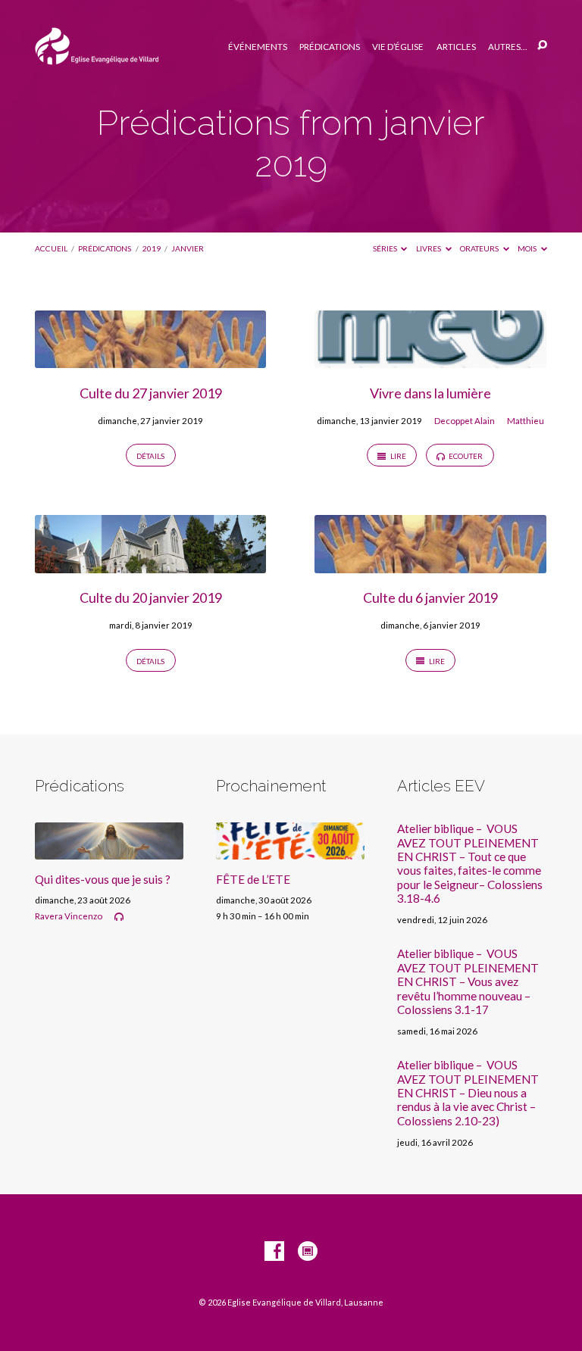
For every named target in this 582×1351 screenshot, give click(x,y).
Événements (257, 46)
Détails (150, 455)
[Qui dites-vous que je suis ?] (109, 850)
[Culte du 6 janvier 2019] (430, 564)
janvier (187, 248)
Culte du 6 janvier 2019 (430, 597)
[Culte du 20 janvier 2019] (150, 564)
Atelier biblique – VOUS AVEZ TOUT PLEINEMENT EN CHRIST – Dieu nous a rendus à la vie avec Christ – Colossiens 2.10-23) (468, 1093)
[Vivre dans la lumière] (430, 359)
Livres (429, 248)
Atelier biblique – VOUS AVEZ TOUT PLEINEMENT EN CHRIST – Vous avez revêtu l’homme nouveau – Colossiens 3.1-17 (468, 981)
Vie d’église (398, 46)
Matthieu (525, 421)
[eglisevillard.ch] (308, 1252)
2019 (151, 248)
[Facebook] (274, 1252)
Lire (397, 455)
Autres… (507, 46)
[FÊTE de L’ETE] (290, 850)
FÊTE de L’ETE (253, 879)
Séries (386, 248)
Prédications (329, 46)
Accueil (51, 248)
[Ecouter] (119, 917)
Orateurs (480, 248)
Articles (456, 46)
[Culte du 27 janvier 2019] (150, 359)
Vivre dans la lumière (430, 393)
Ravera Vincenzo (68, 916)
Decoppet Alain (464, 421)
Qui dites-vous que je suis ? (103, 879)
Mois (528, 248)
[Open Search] (542, 46)
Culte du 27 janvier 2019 (151, 393)
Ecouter (465, 455)
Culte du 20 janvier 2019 (151, 597)
